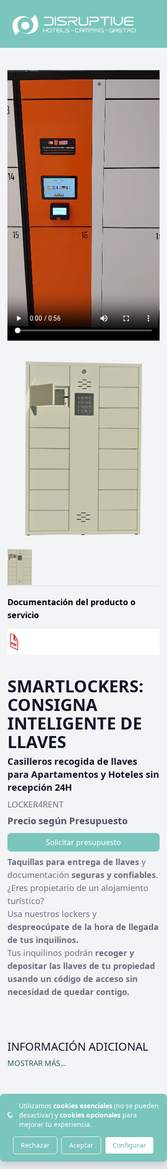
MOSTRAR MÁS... (36, 1063)
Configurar (129, 1145)
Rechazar (35, 1145)
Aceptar (81, 1145)
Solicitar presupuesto (83, 842)
